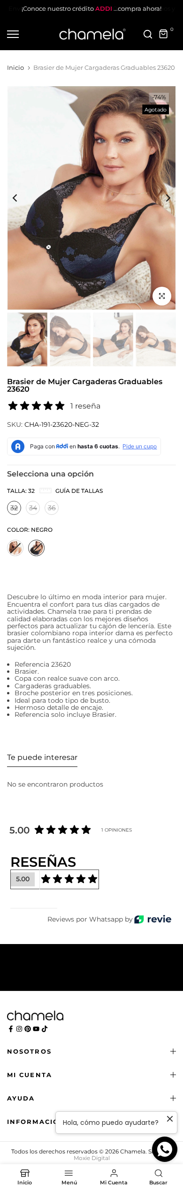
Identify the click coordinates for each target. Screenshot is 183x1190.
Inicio (15, 67)
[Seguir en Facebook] (11, 1029)
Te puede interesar (42, 757)
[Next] (161, 197)
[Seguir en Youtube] (36, 1029)
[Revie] (153, 919)
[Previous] (21, 197)
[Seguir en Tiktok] (44, 1029)
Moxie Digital (92, 1157)
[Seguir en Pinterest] (27, 1029)
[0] (164, 34)
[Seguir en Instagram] (19, 1029)
